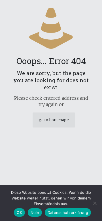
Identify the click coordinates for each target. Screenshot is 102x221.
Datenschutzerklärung (68, 212)
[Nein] (95, 203)
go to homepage (54, 120)
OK (19, 212)
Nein (35, 212)
